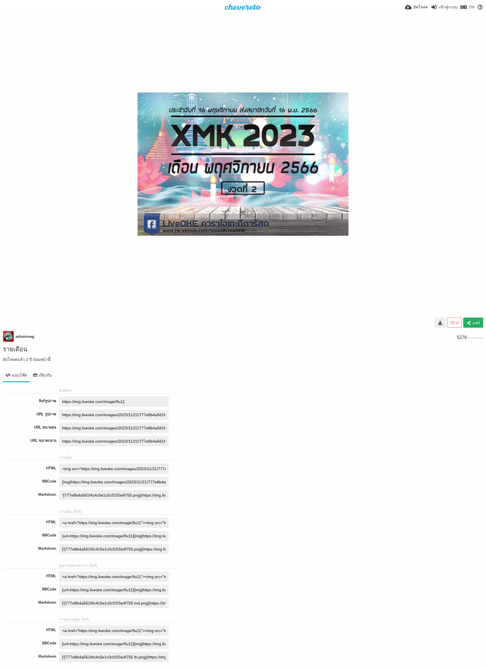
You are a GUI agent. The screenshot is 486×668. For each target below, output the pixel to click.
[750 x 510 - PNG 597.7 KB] (440, 323)
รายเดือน (15, 349)
